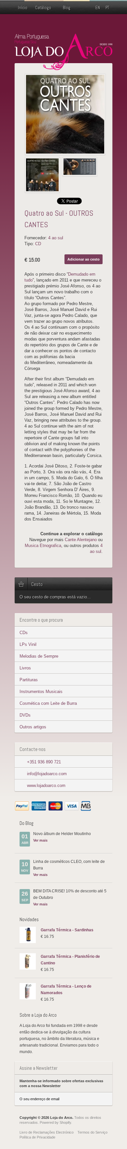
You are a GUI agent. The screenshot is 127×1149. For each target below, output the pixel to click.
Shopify (65, 1122)
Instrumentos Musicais (41, 691)
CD (38, 243)
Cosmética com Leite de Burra (48, 703)
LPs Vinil (28, 644)
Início (22, 7)
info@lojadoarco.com (47, 773)
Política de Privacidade (37, 1137)
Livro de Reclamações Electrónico (47, 1132)
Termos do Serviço (92, 1132)
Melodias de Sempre (39, 656)
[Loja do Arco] (63, 67)
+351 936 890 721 (44, 761)
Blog (66, 7)
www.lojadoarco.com (46, 785)
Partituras (29, 679)
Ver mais (40, 840)
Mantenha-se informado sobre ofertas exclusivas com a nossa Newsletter (61, 1083)
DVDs (25, 715)
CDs (24, 632)
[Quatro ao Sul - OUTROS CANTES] (65, 114)
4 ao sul (55, 237)
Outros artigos (33, 726)
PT (107, 7)
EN (97, 7)
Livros (25, 668)
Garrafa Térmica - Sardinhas (67, 930)
